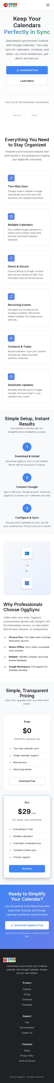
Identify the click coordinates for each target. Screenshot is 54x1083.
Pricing (27, 994)
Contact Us (27, 1033)
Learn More (27, 80)
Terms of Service (27, 1061)
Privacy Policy (27, 1055)
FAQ (27, 1022)
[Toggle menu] (48, 5)
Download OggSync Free (29, 925)
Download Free (29, 70)
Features (27, 989)
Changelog (27, 1004)
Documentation (27, 1027)
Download (27, 999)
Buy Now (27, 868)
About (27, 1050)
